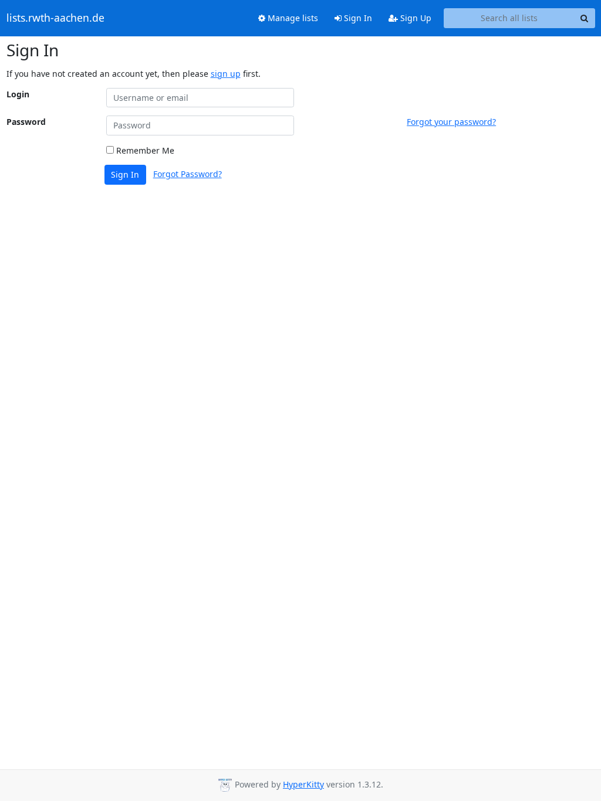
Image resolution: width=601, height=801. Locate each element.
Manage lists (291, 17)
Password (26, 121)
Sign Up (414, 17)
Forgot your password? (451, 121)
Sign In (357, 17)
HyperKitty (303, 784)
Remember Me (144, 150)
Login (17, 94)
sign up (226, 73)
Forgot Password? (187, 173)
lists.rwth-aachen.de (55, 18)
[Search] (584, 18)
